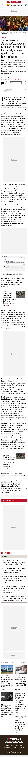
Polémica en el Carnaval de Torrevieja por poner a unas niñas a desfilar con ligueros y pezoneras (9, 298)
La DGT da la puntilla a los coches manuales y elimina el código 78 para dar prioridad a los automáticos (14, 589)
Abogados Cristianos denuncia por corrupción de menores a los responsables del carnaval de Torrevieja (9, 460)
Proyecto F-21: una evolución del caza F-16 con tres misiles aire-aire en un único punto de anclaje (14, 598)
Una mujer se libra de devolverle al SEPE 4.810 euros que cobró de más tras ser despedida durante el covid (21, 682)
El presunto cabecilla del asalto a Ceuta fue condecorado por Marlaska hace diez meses (14, 570)
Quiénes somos (9, 745)
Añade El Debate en (15, 83)
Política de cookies (14, 749)
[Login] (26, 5)
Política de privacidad (18, 747)
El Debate (4, 468)
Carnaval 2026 (21, 496)
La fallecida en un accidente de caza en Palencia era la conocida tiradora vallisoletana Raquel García (15, 579)
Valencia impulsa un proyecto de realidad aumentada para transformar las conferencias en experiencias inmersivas (20, 723)
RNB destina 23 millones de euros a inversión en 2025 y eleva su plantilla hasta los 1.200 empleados (7, 682)
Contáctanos (18, 745)
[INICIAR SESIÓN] (26, 5)
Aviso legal (7, 747)
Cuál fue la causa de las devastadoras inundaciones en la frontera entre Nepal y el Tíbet (14, 562)
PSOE (7, 496)
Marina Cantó (5, 77)
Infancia (13, 496)
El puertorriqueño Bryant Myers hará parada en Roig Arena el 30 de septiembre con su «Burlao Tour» (7, 709)
